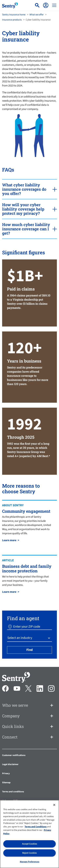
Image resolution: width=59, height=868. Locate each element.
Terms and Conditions (36, 826)
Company (11, 715)
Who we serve (15, 705)
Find (29, 650)
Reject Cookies (29, 853)
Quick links (13, 726)
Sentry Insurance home (13, 14)
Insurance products (12, 19)
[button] (10, 627)
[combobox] (7, 638)
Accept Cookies (29, 844)
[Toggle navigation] (54, 5)
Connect (10, 737)
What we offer (37, 14)
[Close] (54, 805)
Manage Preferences (29, 861)
